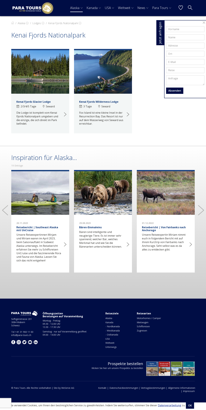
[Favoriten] (180, 8)
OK (190, 405)
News (141, 8)
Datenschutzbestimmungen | (124, 387)
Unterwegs (111, 347)
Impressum (189, 391)
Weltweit (124, 8)
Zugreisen (142, 330)
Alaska (75, 8)
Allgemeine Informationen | (181, 389)
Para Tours (160, 8)
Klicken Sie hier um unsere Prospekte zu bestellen (117, 368)
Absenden (174, 90)
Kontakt (102, 387)
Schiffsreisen (143, 326)
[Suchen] (190, 8)
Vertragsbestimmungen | (154, 387)
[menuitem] (76, 8)
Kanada (92, 8)
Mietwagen (142, 322)
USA (108, 8)
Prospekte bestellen (125, 363)
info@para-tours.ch (21, 335)
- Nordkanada (112, 326)
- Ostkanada (111, 334)
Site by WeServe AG (64, 387)
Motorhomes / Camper (149, 318)
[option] (40, 224)
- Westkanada (112, 330)
